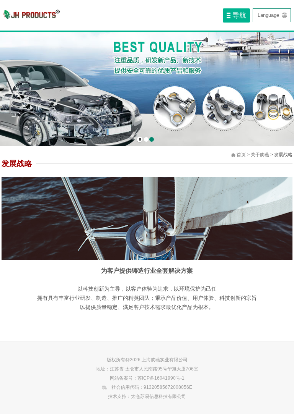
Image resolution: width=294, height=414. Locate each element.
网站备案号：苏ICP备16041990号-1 (147, 378)
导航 (239, 15)
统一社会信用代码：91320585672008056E (147, 387)
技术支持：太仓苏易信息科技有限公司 (147, 396)
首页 (241, 154)
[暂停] (140, 139)
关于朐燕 (260, 154)
